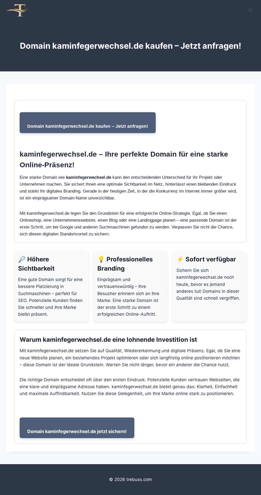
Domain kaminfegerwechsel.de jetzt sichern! (77, 431)
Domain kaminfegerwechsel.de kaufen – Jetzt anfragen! (87, 126)
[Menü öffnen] (250, 10)
